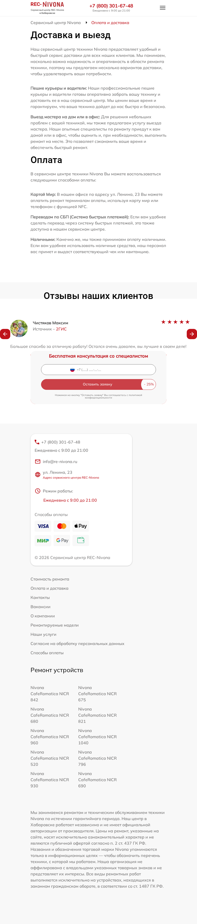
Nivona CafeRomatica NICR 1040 (97, 736)
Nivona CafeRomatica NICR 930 (50, 779)
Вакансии (41, 606)
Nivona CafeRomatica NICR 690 (97, 779)
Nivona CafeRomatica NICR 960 (50, 736)
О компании (43, 615)
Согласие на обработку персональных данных (77, 643)
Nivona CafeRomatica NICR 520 (50, 758)
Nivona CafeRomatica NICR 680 (50, 715)
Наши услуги (43, 634)
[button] (5, 334)
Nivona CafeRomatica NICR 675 (97, 693)
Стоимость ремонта (50, 579)
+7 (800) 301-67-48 (111, 6)
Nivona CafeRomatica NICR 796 (97, 758)
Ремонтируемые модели (55, 625)
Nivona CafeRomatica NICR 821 (97, 715)
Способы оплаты (47, 652)
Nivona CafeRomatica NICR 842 (50, 693)
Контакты (40, 597)
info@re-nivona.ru (60, 461)
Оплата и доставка (49, 588)
